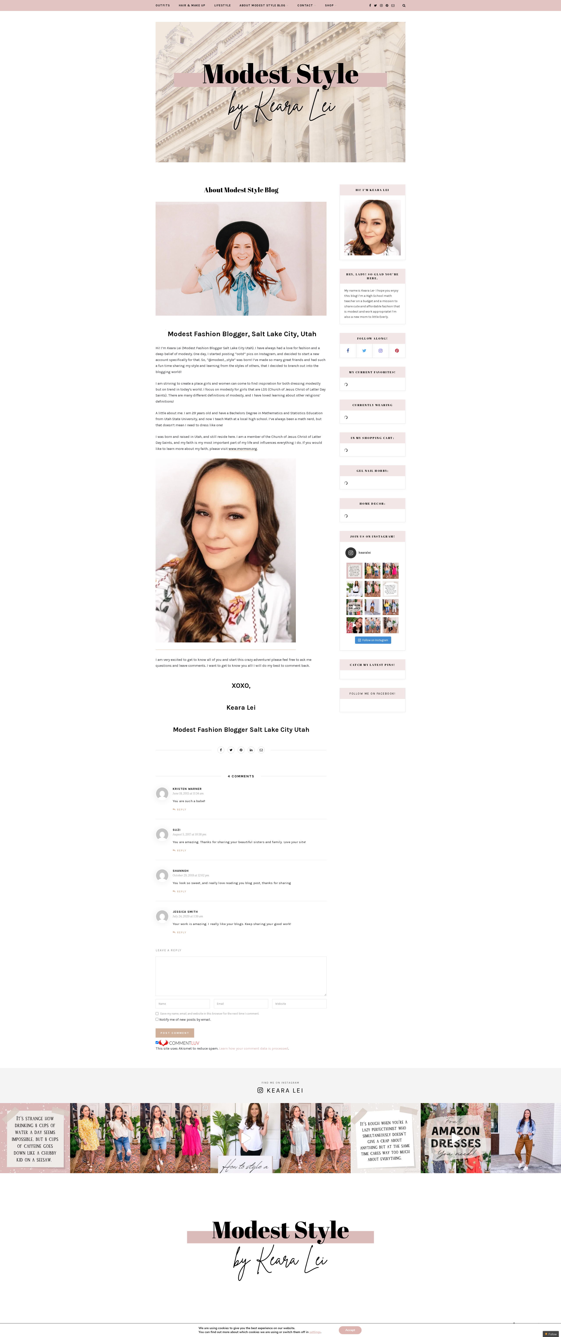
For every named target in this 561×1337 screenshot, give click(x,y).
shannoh (181, 871)
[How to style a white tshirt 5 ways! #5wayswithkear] (354, 589)
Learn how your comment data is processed (253, 1048)
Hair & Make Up (192, 5)
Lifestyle (222, 5)
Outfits (163, 5)
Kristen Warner (187, 789)
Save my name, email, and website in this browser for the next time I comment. (209, 1013)
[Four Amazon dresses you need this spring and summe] (354, 607)
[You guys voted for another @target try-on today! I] (391, 625)
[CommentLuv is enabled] (178, 1043)
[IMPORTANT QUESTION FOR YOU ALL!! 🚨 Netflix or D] (391, 607)
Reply (181, 809)
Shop (329, 5)
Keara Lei (285, 1090)
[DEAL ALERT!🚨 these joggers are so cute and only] (373, 607)
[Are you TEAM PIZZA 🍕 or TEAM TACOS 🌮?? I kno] (391, 571)
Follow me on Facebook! (373, 693)
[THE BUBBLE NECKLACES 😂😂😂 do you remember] (354, 625)
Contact (305, 5)
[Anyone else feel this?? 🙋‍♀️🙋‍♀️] (391, 589)
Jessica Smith (185, 912)
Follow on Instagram (375, 640)
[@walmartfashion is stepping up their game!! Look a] (373, 625)
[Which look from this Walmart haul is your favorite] (373, 589)
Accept (350, 1330)
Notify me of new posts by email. (185, 1019)
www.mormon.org (243, 449)
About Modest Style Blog (263, 5)
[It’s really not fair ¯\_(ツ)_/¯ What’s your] (354, 571)
